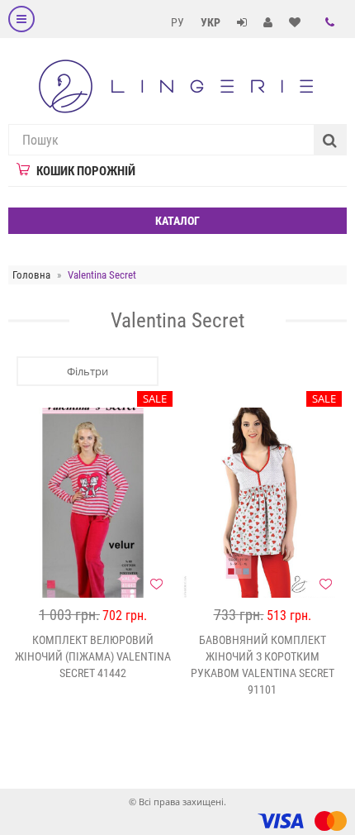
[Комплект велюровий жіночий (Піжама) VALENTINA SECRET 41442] (93, 503)
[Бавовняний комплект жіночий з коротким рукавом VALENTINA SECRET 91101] (262, 503)
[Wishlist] (156, 584)
